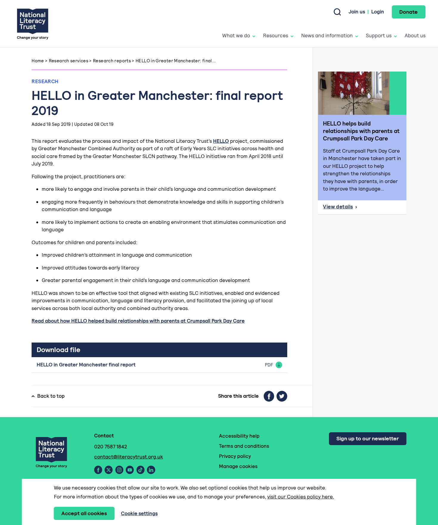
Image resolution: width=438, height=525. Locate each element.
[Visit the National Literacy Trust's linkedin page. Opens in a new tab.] (151, 470)
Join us (357, 11)
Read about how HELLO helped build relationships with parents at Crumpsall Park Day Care (138, 321)
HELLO (221, 141)
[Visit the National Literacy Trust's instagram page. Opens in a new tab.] (119, 470)
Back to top (51, 396)
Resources (275, 35)
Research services (68, 61)
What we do (236, 35)
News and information (327, 35)
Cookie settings (139, 513)
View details (364, 208)
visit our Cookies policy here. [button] (300, 496)
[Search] (337, 12)
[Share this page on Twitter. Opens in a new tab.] (282, 396)
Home (38, 61)
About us (415, 35)
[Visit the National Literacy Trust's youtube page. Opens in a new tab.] (130, 470)
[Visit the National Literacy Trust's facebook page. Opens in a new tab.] (98, 470)
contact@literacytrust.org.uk (128, 456)
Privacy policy (235, 456)
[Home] (32, 24)
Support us (379, 35)
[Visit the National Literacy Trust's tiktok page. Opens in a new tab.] (140, 470)
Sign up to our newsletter (367, 438)
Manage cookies (238, 466)
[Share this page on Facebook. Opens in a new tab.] (269, 396)
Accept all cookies (84, 513)
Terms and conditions (244, 446)
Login (377, 11)
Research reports (112, 61)
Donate (408, 11)
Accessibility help (239, 436)
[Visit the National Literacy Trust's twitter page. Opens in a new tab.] (109, 470)
